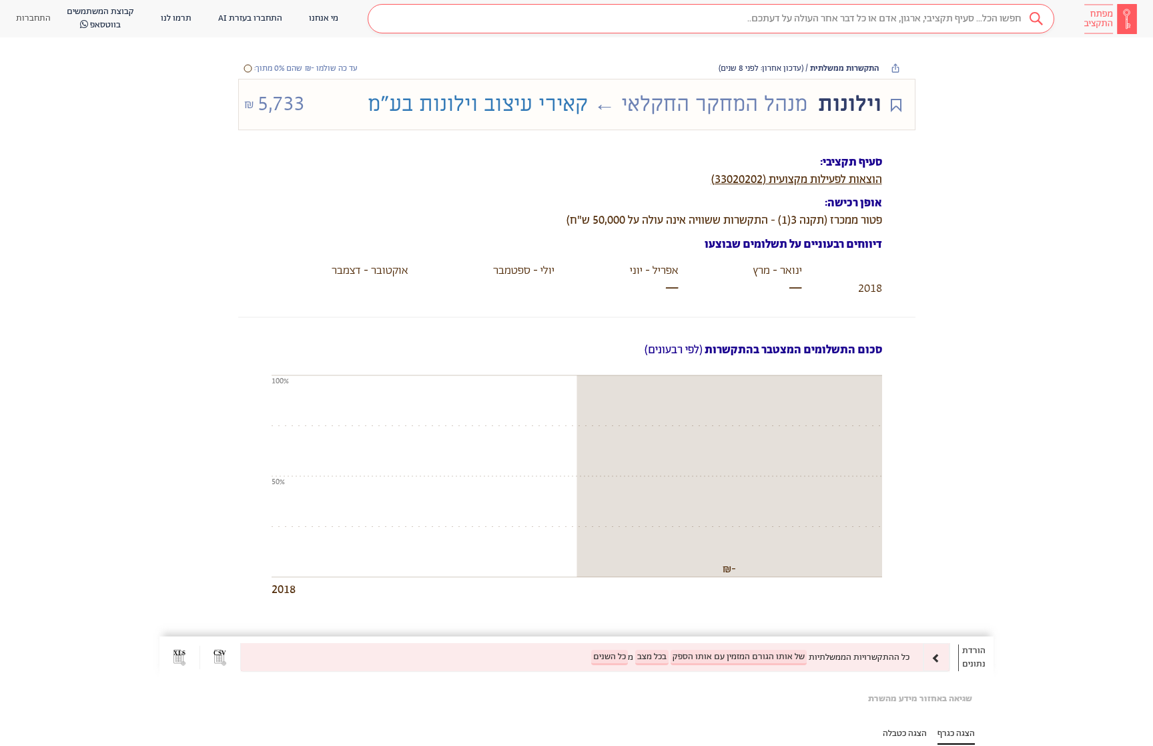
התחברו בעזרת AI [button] (250, 18)
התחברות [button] (33, 18)
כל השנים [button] (609, 656)
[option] (595, 657)
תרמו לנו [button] (176, 18)
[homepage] (1110, 18)
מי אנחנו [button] (323, 18)
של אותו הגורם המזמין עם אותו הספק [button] (739, 656)
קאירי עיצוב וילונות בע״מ (478, 104)
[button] (711, 18)
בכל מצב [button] (652, 656)
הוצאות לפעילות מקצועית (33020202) (796, 180)
